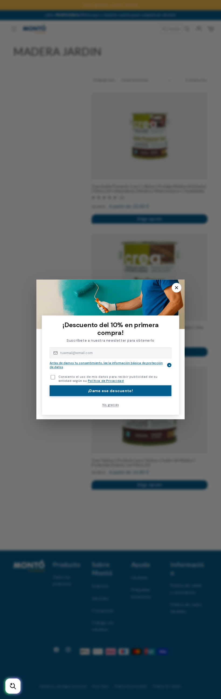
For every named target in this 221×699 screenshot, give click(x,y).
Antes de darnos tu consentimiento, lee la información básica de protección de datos (110, 365)
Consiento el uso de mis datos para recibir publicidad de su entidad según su (107, 379)
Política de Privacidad (106, 381)
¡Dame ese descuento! (110, 390)
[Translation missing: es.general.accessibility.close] (176, 288)
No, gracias (110, 404)
